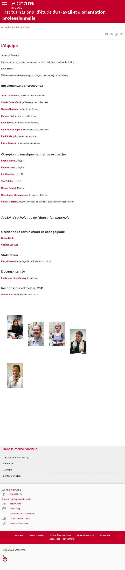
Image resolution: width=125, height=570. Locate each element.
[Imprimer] (106, 34)
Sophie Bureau (8, 161)
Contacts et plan (12, 476)
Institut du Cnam (20, 27)
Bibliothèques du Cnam (60, 535)
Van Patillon (7, 181)
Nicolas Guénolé (9, 109)
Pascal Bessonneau (11, 261)
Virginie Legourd (9, 245)
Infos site (19, 535)
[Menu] (4, 3)
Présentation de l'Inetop (15, 457)
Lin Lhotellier (8, 174)
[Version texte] (111, 34)
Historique (8, 463)
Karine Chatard (8, 167)
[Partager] (121, 34)
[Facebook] (4, 556)
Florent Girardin (9, 202)
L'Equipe (7, 470)
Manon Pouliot (8, 188)
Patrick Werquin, (9, 136)
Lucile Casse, (8, 143)
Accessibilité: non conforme (62, 539)
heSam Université (85, 535)
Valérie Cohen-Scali (11, 102)
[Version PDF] (116, 34)
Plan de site (105, 535)
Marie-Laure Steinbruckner (14, 195)
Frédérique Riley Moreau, (14, 278)
